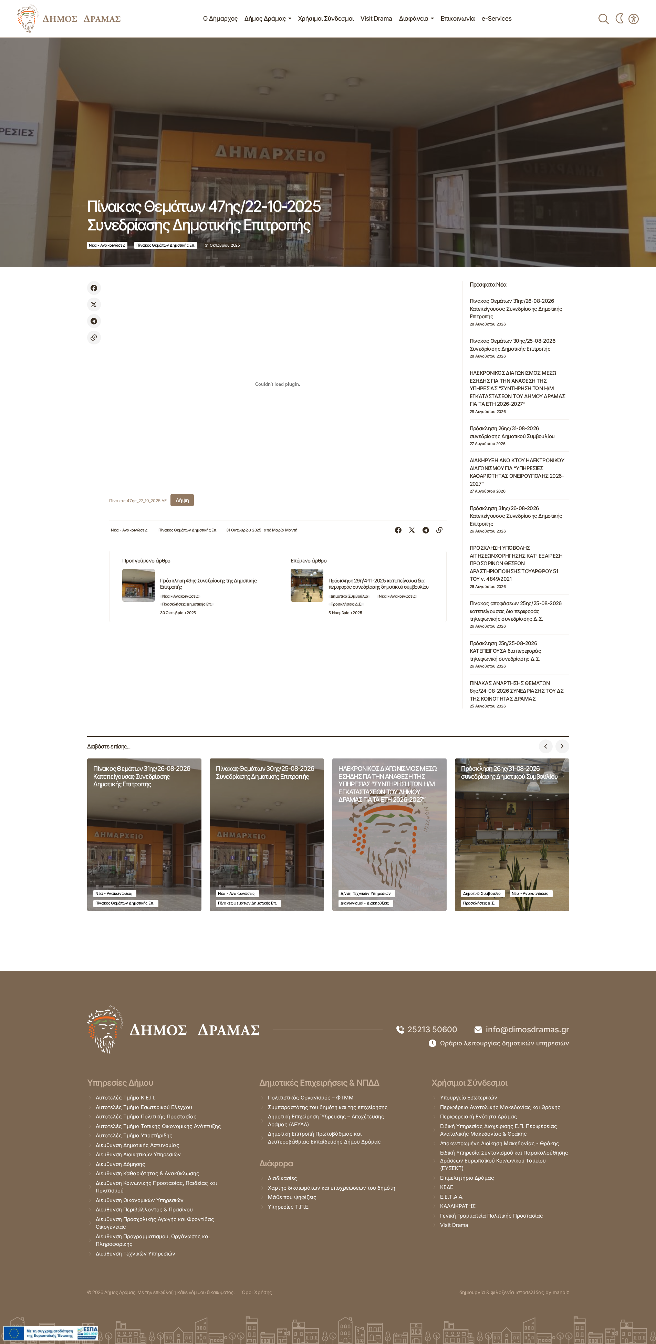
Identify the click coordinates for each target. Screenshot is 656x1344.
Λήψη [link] (182, 500)
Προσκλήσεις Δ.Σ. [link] (346, 604)
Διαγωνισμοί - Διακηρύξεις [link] (365, 903)
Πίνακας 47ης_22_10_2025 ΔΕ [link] (138, 500)
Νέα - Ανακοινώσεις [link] (107, 245)
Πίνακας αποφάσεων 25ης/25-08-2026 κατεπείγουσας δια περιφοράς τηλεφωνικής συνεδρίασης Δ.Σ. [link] (516, 611)
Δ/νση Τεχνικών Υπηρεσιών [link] (366, 893)
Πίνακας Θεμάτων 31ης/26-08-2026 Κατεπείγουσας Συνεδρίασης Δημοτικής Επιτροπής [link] (516, 309)
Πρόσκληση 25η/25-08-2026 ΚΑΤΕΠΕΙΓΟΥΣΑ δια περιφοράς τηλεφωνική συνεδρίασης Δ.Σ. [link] (505, 651)
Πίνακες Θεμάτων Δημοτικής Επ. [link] (165, 245)
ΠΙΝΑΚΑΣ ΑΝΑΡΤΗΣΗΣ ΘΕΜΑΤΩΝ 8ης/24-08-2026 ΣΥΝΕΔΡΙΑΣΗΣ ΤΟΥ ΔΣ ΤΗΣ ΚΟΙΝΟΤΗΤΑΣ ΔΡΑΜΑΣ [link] (517, 691)
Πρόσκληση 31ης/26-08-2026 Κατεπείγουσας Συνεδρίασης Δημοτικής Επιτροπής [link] (516, 516)
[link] (69, 18)
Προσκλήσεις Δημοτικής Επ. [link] (187, 604)
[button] (546, 746)
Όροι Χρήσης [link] (256, 1292)
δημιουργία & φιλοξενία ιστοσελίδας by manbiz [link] (514, 1292)
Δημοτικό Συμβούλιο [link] (349, 596)
